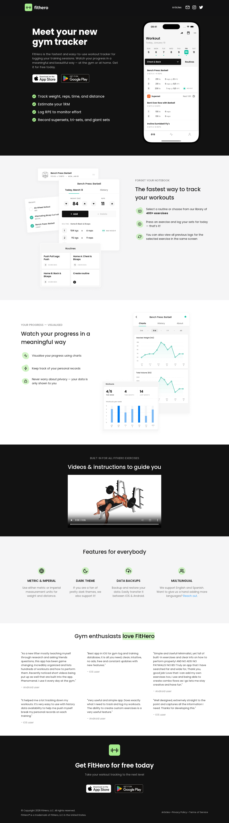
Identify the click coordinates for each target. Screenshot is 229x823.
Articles (166, 812)
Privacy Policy (179, 812)
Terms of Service (198, 812)
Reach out (190, 596)
